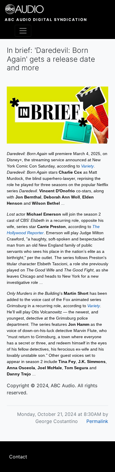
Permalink (97, 421)
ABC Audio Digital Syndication (46, 19)
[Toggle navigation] (23, 31)
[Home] (46, 9)
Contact (18, 457)
